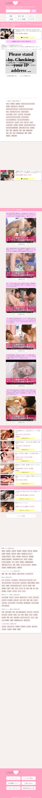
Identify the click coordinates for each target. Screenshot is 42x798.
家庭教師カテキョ (18, 620)
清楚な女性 (15, 130)
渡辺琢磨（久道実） (11, 567)
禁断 (24, 130)
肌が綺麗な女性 (20, 133)
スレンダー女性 (24, 117)
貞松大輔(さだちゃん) (18, 559)
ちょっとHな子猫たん (11, 119)
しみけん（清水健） (6, 562)
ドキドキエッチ (9, 122)
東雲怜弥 (35, 551)
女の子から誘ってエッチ (29, 125)
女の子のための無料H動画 (12, 127)
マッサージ (7, 580)
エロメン (36, 600)
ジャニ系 (17, 597)
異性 (20, 130)
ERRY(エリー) (14, 106)
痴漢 (28, 588)
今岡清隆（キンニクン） (26, 553)
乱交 (37, 588)
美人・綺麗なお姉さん (21, 612)
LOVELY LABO (24, 111)
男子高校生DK (27, 602)
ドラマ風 (17, 122)
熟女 (22, 614)
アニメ (23, 591)
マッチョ (30, 597)
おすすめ (4, 626)
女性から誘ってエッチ (24, 127)
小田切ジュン (25, 556)
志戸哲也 (30, 559)
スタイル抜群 (27, 114)
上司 (21, 600)
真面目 (26, 614)
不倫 (10, 573)
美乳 (7, 133)
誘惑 (26, 133)
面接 (31, 588)
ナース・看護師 (5, 620)
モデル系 (10, 614)
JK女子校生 (16, 617)
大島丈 (13, 556)
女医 (37, 617)
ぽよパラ (26, 122)
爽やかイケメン (23, 597)
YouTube (4, 629)
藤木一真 (14, 553)
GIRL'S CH (21, 106)
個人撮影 (4, 591)
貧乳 (8, 617)
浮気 (6, 573)
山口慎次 (4, 567)
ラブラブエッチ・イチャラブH (25, 580)
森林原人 (34, 564)
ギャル (30, 614)
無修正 (7, 585)
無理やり (14, 573)
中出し (3, 585)
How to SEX (23, 582)
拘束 (13, 588)
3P (34, 588)
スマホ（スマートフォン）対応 (13, 117)
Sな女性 (35, 614)
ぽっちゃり (29, 612)
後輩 (28, 600)
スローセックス (16, 582)
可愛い (15, 614)
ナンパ (19, 591)
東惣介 (3, 551)
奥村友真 (19, 556)
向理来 (18, 553)
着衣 (34, 585)
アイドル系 (4, 614)
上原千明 (14, 551)
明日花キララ (27, 620)
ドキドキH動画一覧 (25, 76)
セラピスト (4, 602)
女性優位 (32, 127)
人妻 (3, 612)
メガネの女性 (9, 125)
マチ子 (31, 122)
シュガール (20, 114)
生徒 (31, 600)
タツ (13, 562)
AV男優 (8, 106)
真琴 (14, 564)
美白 (14, 133)
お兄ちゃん (16, 600)
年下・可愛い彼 (5, 605)
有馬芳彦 (8, 551)
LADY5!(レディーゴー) (15, 111)
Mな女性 (4, 617)
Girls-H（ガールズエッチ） (12, 109)
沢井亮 (25, 559)
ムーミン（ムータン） (26, 564)
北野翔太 (24, 551)
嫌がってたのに (21, 573)
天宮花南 (12, 103)
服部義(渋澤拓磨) (29, 562)
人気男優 (16, 125)
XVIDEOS (23, 626)
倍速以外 (21, 125)
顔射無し (8, 135)
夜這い (37, 582)
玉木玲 (17, 562)
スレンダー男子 (11, 602)
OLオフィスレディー (25, 617)
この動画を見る (21, 244)
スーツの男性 (19, 602)
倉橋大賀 (31, 556)
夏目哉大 (8, 553)
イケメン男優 (5, 597)
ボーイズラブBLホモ (6, 582)
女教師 (11, 620)
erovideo (29, 626)
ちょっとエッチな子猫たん (23, 119)
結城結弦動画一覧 (12, 76)
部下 (24, 600)
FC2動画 (17, 626)
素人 (12, 617)
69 (24, 588)
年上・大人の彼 (35, 602)
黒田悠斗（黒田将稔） (7, 559)
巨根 (11, 130)
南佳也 (18, 564)
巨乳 (7, 130)
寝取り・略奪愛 (31, 582)
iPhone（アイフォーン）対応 (26, 109)
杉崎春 (3, 553)
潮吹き (29, 585)
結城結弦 (18, 103)
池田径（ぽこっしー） (7, 564)
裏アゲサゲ (34, 626)
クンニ (15, 114)
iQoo (7, 111)
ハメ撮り (9, 591)
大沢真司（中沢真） (6, 556)
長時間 (29, 133)
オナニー (25, 585)
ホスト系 (4, 600)
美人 (11, 133)
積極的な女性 (29, 130)
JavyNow (10, 629)
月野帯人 (22, 562)
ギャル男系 (9, 600)
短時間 (18, 629)
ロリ (19, 614)
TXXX (7, 103)
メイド (32, 617)
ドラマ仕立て (15, 580)
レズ (3, 580)
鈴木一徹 (30, 551)
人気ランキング (10, 626)
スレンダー (36, 612)
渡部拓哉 (19, 567)
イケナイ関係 (9, 114)
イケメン (11, 597)
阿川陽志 (19, 551)
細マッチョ (36, 597)
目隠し (8, 588)
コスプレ (15, 591)
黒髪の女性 (14, 135)
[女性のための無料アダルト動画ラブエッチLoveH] (13, 4)
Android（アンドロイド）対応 (27, 103)
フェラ (21, 122)
